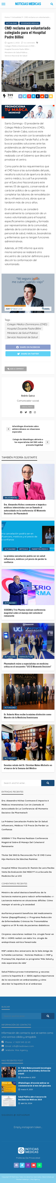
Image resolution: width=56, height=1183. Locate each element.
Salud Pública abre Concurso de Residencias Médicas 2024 (32, 1098)
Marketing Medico (40, 549)
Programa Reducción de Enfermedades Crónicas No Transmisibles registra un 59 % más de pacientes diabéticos (27, 921)
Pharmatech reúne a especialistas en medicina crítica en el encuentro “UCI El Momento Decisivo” (27, 665)
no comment (29, 43)
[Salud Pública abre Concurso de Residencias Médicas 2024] (9, 1101)
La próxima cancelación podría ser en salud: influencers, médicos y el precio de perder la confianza (25, 559)
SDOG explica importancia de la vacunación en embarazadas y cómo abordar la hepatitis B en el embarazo (28, 980)
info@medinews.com (23, 1046)
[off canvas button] (3, 4)
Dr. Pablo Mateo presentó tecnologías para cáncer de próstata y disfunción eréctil (34, 1071)
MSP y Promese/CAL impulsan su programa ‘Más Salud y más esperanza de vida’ (28, 959)
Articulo (23, 549)
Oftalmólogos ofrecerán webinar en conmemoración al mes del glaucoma (34, 1084)
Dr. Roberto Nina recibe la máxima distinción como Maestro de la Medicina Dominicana (27, 716)
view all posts (27, 407)
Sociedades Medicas (30, 23)
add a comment (17, 369)
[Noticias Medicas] (28, 1150)
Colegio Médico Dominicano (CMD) (19, 46)
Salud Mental (11, 498)
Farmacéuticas (26, 657)
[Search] (51, 4)
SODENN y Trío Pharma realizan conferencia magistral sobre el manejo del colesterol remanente (24, 613)
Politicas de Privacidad (28, 1157)
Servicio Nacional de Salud (16, 55)
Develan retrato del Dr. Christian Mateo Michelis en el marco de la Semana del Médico (28, 767)
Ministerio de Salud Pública (16, 52)
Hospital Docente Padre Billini (17, 49)
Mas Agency (21, 1050)
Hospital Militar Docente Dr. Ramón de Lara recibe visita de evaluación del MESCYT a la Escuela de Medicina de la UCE (28, 872)
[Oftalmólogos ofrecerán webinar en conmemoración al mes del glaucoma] (9, 1087)
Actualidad (11, 23)
